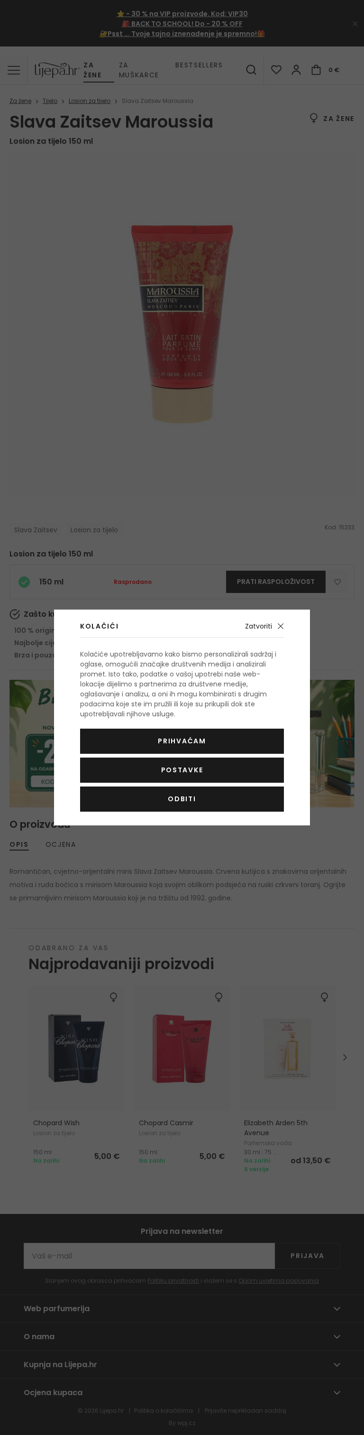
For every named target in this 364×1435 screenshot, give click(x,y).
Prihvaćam (182, 741)
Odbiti (182, 799)
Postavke (182, 770)
